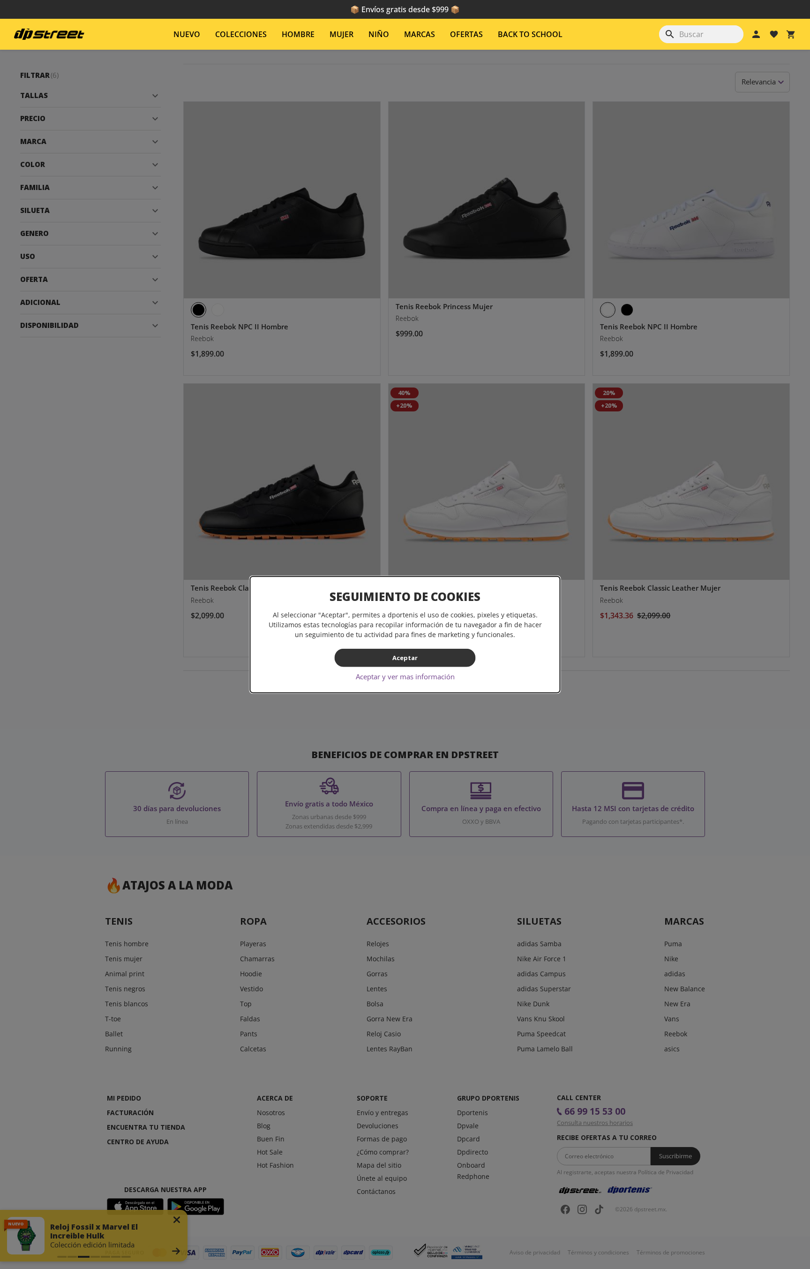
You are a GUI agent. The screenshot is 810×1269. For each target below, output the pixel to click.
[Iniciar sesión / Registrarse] (756, 34)
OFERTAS (466, 34)
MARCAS (419, 34)
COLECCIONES (241, 34)
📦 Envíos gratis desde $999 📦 (405, 9)
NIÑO (378, 34)
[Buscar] (669, 34)
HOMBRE (298, 34)
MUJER (341, 34)
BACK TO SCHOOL (530, 34)
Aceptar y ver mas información (405, 676)
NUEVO (186, 34)
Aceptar (405, 657)
